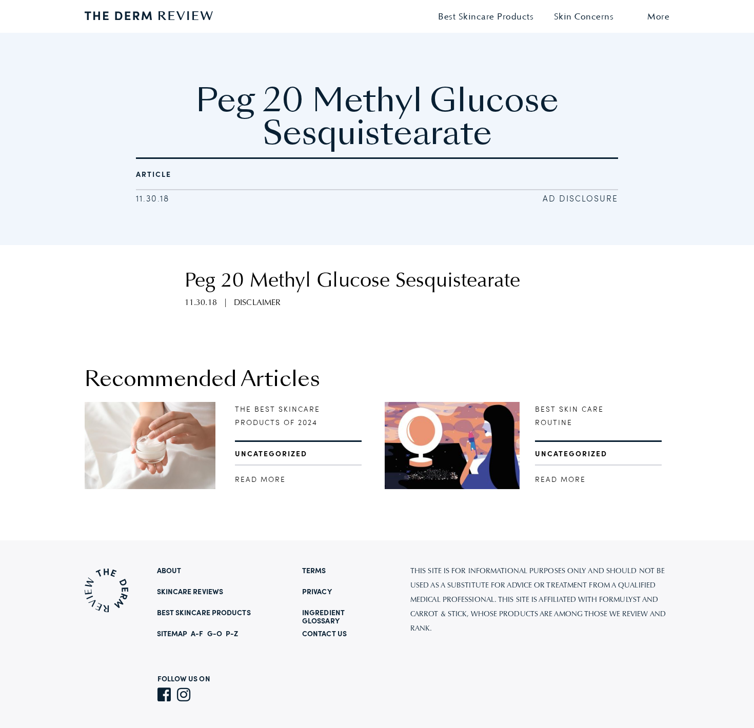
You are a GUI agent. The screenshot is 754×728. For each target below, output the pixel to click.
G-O (214, 634)
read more (260, 479)
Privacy (317, 592)
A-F (197, 634)
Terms (314, 571)
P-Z (232, 634)
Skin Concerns (584, 17)
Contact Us (324, 634)
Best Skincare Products (485, 17)
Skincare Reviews (190, 592)
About (169, 571)
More (658, 17)
